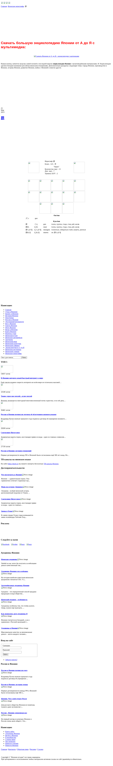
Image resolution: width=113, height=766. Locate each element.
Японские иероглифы (16, 6)
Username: (6, 646)
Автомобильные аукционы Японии (15, 585)
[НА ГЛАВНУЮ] (2, 3)
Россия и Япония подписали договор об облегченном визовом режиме (28, 414)
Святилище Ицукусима (10, 433)
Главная (4, 6)
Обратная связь (22, 749)
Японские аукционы (9, 559)
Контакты (12, 749)
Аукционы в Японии (9, 628)
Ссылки (40, 749)
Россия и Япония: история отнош (14, 685)
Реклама (33, 749)
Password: (6, 650)
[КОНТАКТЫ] (7, 3)
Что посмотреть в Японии (11, 475)
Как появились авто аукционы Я (14, 614)
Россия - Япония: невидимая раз (14, 713)
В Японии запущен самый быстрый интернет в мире (22, 378)
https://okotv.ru (13, 464)
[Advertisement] (56, 23)
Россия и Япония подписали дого (14, 670)
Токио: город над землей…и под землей (16, 396)
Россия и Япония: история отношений (16, 451)
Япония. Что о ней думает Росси (14, 699)
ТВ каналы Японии (51, 464)
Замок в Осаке (7, 511)
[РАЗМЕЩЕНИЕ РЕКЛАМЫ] (9, 3)
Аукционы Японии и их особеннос (14, 571)
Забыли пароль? (11, 660)
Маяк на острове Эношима (12, 487)
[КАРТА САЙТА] (4, 3)
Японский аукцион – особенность (14, 600)
